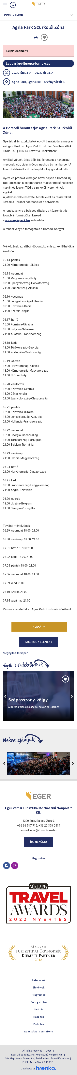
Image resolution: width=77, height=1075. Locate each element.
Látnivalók (38, 980)
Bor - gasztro (39, 1002)
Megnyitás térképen (15, 653)
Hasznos (38, 1017)
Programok (38, 995)
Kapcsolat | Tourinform (38, 1031)
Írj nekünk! (38, 842)
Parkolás (38, 1024)
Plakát (38, 626)
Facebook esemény (38, 642)
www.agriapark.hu (17, 220)
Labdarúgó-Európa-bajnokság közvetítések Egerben (28, 64)
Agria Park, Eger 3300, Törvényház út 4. (38, 82)
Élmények (38, 987)
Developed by (28, 1068)
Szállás (38, 1009)
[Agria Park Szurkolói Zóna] (38, 104)
